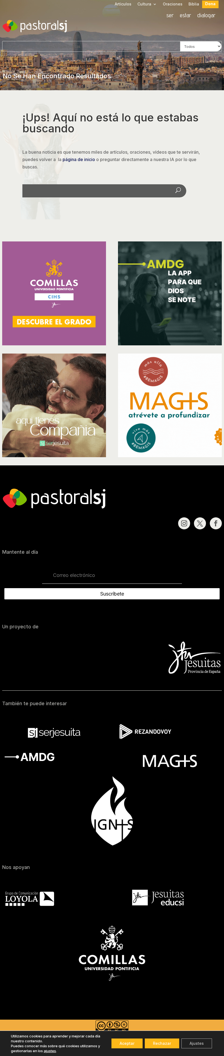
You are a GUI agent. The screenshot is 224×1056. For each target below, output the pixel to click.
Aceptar (127, 1043)
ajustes (50, 1051)
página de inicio (79, 159)
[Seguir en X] (200, 523)
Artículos (123, 4)
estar (185, 16)
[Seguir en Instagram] (184, 523)
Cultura (144, 4)
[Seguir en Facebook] (216, 523)
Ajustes (197, 1043)
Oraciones (172, 4)
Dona (210, 4)
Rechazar (162, 1043)
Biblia (193, 4)
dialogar (206, 16)
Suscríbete (112, 594)
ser (170, 16)
